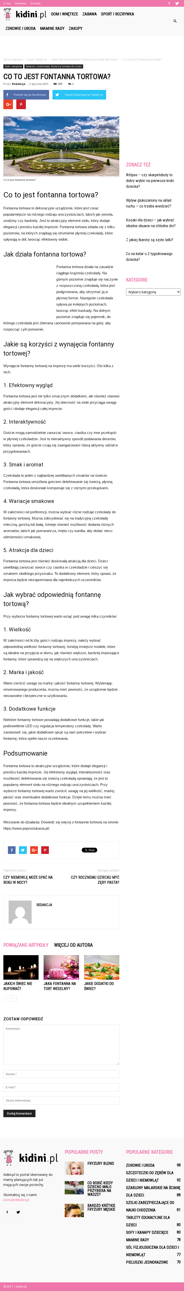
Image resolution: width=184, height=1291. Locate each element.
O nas (7, 3)
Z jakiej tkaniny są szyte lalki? (149, 239)
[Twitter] (177, 3)
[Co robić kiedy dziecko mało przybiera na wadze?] (74, 1187)
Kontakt (35, 3)
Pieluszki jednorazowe (147, 1262)
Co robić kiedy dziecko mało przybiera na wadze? (100, 1189)
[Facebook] (169, 3)
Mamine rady (52, 28)
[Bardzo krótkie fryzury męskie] (74, 1210)
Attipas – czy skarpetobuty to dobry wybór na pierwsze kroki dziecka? (150, 180)
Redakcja (18, 84)
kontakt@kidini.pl (16, 1199)
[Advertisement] (92, 46)
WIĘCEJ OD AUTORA (73, 945)
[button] (175, 21)
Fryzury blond (100, 1163)
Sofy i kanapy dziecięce (147, 1232)
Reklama (20, 3)
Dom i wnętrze (64, 14)
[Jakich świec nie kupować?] (21, 967)
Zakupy (75, 28)
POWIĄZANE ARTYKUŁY (25, 945)
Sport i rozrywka (117, 14)
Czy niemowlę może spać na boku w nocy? (28, 880)
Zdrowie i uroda (21, 28)
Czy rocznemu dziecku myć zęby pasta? (95, 880)
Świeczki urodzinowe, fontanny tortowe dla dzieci (54, 66)
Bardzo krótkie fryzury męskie (101, 1207)
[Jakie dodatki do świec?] (101, 967)
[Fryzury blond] (74, 1168)
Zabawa (89, 14)
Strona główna (13, 59)
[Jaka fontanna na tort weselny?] (61, 967)
